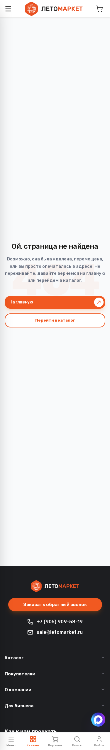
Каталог (14, 657)
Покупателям (20, 674)
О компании (18, 689)
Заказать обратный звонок (55, 604)
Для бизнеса (19, 705)
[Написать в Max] (98, 720)
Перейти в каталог (55, 320)
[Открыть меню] (8, 9)
